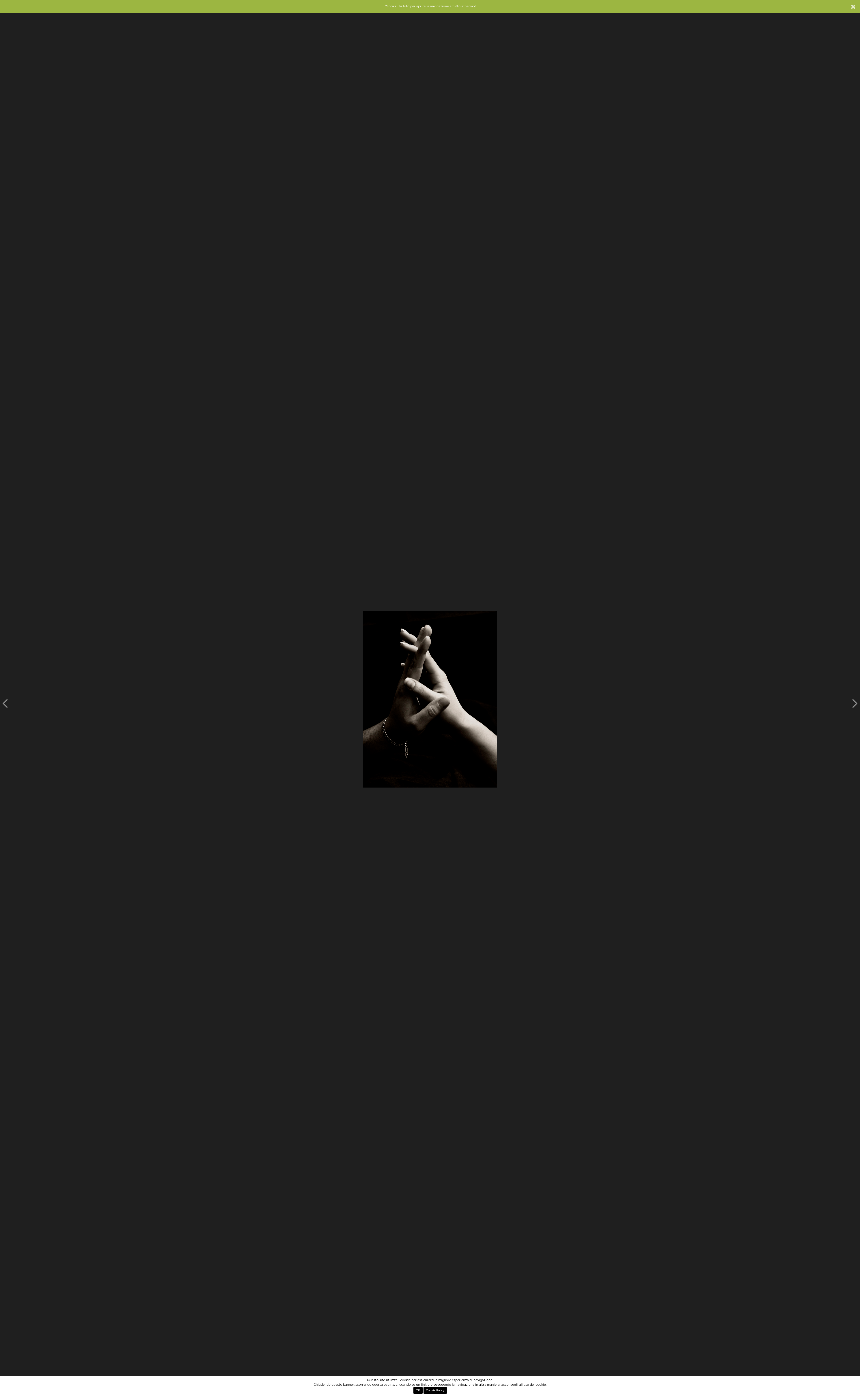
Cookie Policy (435, 1390)
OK (418, 1390)
